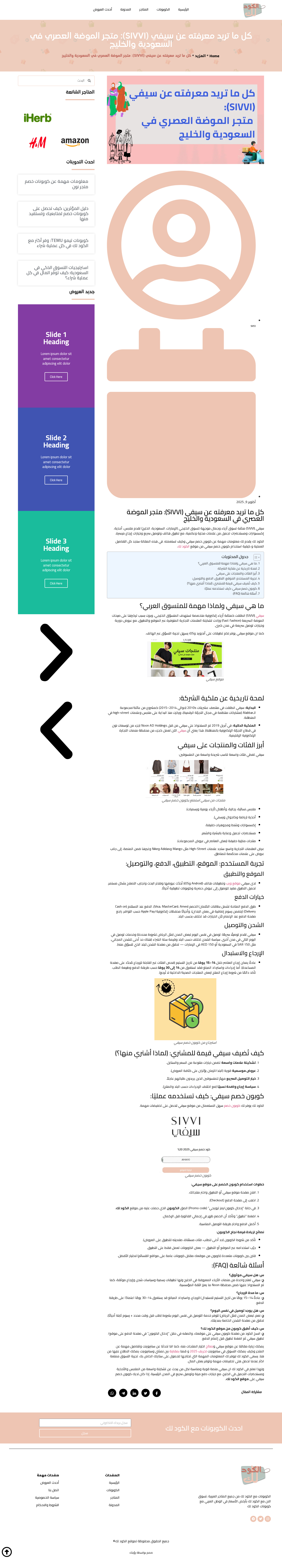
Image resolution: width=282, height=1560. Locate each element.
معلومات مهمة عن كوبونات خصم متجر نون (56, 183)
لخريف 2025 (198, 1351)
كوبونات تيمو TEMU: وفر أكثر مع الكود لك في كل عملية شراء (58, 243)
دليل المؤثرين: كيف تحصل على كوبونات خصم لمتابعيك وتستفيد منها (58, 213)
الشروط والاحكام (47, 1505)
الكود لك (184, 546)
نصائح (209, 1346)
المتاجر (143, 9)
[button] (56, 653)
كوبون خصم (232, 1105)
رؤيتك (132, 1552)
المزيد (200, 55)
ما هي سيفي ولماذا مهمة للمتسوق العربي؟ (227, 563)
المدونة (125, 9)
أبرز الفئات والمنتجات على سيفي (236, 573)
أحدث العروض (102, 9)
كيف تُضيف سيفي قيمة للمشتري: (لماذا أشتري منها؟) (222, 583)
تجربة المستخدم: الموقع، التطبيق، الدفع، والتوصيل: (224, 578)
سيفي (260, 615)
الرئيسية (183, 9)
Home (214, 56)
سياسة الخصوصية (47, 1497)
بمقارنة (174, 1351)
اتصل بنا (53, 1490)
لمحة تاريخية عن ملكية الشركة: (237, 568)
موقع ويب (233, 883)
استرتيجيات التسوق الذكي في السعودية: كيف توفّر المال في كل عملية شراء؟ (57, 272)
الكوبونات (163, 9)
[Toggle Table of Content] (255, 557)
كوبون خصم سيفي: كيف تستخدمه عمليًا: (230, 588)
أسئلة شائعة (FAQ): (245, 593)
